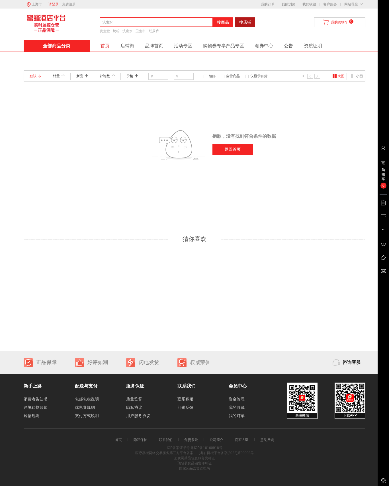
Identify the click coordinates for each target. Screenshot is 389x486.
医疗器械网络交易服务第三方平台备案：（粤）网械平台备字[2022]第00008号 (194, 453)
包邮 (212, 76)
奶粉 (116, 31)
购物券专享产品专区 (223, 45)
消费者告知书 (36, 399)
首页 (105, 45)
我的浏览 (288, 4)
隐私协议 (134, 407)
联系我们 (166, 440)
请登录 (53, 4)
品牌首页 (154, 45)
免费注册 (69, 4)
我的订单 (268, 4)
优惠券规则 (85, 407)
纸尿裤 (154, 31)
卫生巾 (141, 31)
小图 (359, 76)
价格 (129, 76)
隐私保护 (140, 440)
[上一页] (310, 76)
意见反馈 (267, 440)
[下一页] (317, 76)
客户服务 (330, 4)
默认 (33, 76)
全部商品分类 (56, 45)
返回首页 (233, 149)
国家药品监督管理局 (194, 468)
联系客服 (185, 399)
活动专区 (183, 45)
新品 (79, 76)
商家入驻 (242, 440)
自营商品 (233, 76)
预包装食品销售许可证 (194, 463)
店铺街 (127, 45)
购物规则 (32, 415)
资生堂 (105, 31)
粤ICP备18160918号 (206, 448)
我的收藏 (309, 4)
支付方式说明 (87, 415)
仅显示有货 (258, 76)
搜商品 (223, 22)
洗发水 (127, 31)
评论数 (105, 76)
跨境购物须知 (36, 407)
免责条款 (191, 440)
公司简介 (216, 440)
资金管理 (237, 399)
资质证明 (313, 45)
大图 (340, 76)
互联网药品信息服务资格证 (194, 458)
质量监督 (134, 399)
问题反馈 (185, 407)
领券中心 (264, 45)
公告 (288, 45)
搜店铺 (245, 22)
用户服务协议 (138, 415)
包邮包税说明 (87, 399)
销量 (56, 76)
